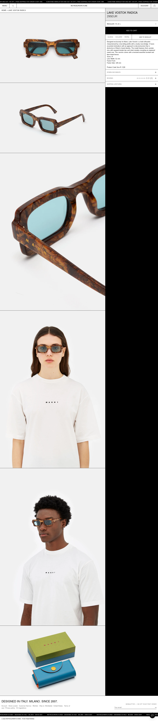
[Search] (13, 5)
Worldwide (48, 706)
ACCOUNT (145, 6)
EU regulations (21, 708)
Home (4, 10)
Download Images (114, 72)
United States (58, 706)
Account (4, 706)
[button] (154, 5)
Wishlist (35, 706)
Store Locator (13, 706)
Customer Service (25, 706)
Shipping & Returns (114, 84)
